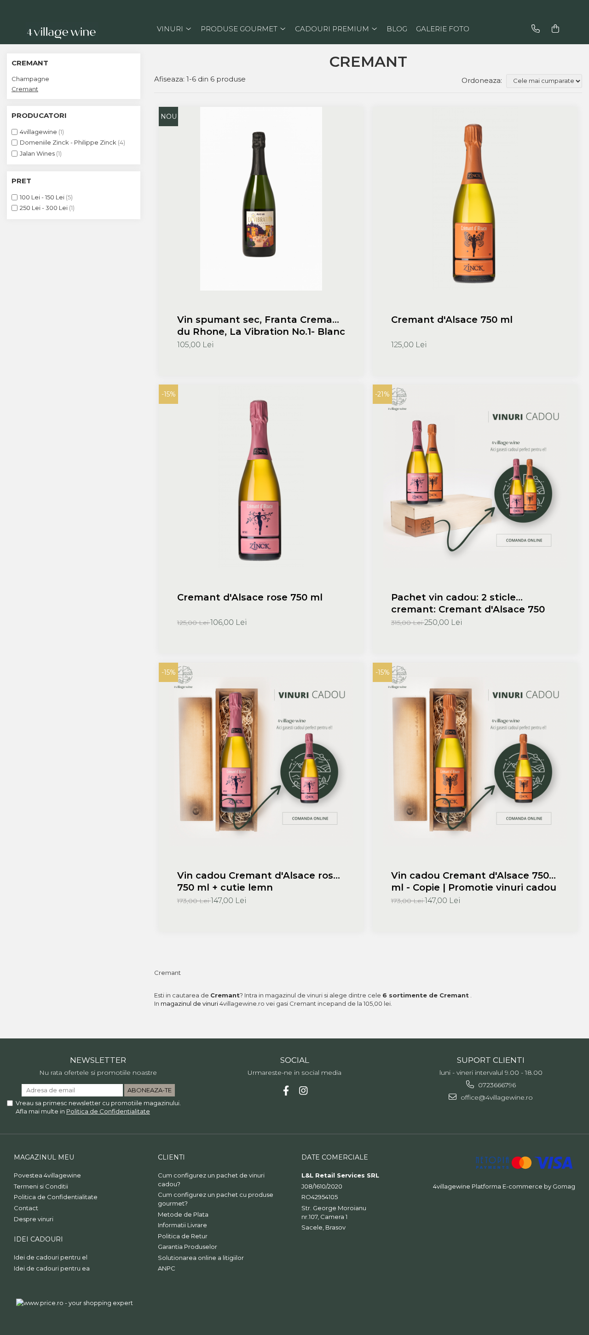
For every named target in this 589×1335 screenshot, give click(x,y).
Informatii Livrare (182, 1225)
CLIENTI (171, 1157)
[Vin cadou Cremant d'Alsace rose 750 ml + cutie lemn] (261, 754)
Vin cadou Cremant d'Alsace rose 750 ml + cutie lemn (258, 881)
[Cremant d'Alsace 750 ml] (475, 199)
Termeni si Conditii (41, 1186)
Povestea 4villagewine (47, 1175)
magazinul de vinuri (190, 1003)
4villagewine (38, 131)
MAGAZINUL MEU (44, 1157)
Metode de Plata (183, 1214)
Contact (26, 1208)
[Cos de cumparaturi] (555, 28)
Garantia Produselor (187, 1246)
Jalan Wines (37, 153)
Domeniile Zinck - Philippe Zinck (68, 142)
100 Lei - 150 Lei (42, 197)
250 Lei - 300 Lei (44, 207)
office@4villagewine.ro (496, 1097)
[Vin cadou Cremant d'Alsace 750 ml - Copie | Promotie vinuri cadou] (475, 754)
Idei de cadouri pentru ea (52, 1268)
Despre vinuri (33, 1219)
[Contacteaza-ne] (535, 28)
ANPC (166, 1268)
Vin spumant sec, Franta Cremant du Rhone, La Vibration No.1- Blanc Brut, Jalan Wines (261, 326)
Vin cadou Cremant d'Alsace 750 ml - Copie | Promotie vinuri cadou (473, 881)
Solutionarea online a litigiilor (201, 1257)
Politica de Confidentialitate (108, 1111)
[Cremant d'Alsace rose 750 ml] (261, 476)
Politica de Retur (183, 1236)
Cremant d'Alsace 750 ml (452, 319)
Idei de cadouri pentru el (50, 1257)
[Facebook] (286, 1091)
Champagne (30, 78)
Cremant (25, 89)
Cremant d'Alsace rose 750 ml (250, 597)
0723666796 (496, 1085)
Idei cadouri (38, 1239)
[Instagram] (303, 1091)
